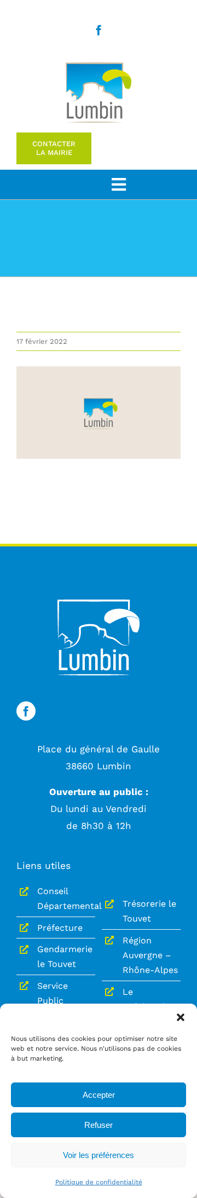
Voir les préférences (98, 1155)
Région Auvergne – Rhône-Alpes (150, 955)
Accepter (99, 1094)
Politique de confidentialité (98, 1182)
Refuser (98, 1125)
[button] (180, 1017)
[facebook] (99, 30)
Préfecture (60, 928)
